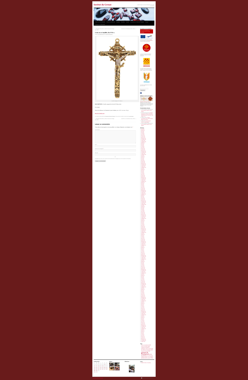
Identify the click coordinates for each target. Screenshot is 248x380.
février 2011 (143, 336)
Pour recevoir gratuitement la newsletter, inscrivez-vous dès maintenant (145, 31)
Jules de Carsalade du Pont (149, 355)
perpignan (151, 356)
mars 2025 (142, 147)
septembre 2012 (143, 314)
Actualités (123, 22)
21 (106, 367)
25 (100, 368)
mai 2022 (142, 184)
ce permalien (131, 116)
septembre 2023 (143, 167)
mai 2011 (142, 333)
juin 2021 (142, 196)
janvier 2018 (143, 240)
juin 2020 (142, 207)
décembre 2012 (143, 311)
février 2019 (143, 226)
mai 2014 (142, 291)
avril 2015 (142, 278)
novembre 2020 (143, 202)
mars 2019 (142, 225)
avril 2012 (142, 320)
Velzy (152, 358)
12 (102, 365)
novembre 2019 (143, 216)
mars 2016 (142, 265)
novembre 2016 (143, 256)
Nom (96, 144)
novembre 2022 (143, 178)
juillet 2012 (143, 317)
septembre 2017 (143, 245)
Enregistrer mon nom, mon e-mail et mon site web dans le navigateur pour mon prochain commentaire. (113, 158)
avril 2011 (142, 334)
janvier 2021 (143, 199)
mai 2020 (142, 209)
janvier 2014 (143, 296)
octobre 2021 (143, 192)
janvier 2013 (143, 310)
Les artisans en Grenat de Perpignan (137, 22)
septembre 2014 (143, 286)
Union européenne (149, 40)
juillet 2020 (143, 206)
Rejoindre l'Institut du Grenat (144, 101)
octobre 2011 (143, 327)
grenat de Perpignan (145, 353)
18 (100, 367)
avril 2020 (142, 210)
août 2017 (142, 246)
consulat (149, 348)
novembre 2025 (143, 139)
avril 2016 (142, 264)
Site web (96, 152)
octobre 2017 (143, 243)
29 (94, 370)
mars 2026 (142, 134)
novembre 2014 (143, 284)
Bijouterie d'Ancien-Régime (110, 116)
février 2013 (143, 308)
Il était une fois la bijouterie (100, 22)
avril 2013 (142, 306)
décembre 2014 (143, 283)
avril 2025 (142, 146)
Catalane (148, 346)
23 (96, 368)
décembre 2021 (143, 190)
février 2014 (143, 294)
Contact (146, 22)
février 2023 (143, 175)
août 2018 (142, 233)
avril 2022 (142, 185)
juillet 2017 (143, 247)
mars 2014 (142, 293)
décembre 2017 (143, 241)
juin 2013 (142, 304)
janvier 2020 (143, 213)
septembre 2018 (143, 232)
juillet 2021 (143, 195)
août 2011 (142, 329)
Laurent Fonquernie (109, 34)
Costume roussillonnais (110, 22)
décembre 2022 (143, 177)
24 (98, 368)
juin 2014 (142, 290)
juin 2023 (142, 170)
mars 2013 (142, 307)
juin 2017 (142, 248)
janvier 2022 (143, 189)
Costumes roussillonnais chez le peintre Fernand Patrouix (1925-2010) (147, 118)
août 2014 (142, 288)
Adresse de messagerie (99, 148)
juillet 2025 (143, 142)
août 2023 (142, 168)
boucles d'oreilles (148, 344)
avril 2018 (142, 236)
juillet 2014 (143, 289)
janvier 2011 (143, 337)
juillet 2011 (143, 330)
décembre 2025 (143, 138)
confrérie (146, 348)
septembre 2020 (143, 204)
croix (151, 350)
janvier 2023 (143, 176)
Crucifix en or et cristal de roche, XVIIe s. (128, 28)
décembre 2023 (143, 163)
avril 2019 (142, 224)
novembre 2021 (143, 191)
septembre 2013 (143, 300)
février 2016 (143, 267)
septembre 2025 (143, 141)
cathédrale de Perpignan (145, 347)
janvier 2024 (143, 162)
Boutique (118, 22)
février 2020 (143, 212)
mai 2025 (142, 145)
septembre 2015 (143, 272)
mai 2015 (142, 277)
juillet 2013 (143, 303)
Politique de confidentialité (100, 24)
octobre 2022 (143, 180)
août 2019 (142, 219)
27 (104, 368)
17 (98, 367)
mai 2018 (142, 235)
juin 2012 (142, 318)
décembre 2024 (143, 151)
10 (98, 365)
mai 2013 (142, 305)
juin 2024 (142, 157)
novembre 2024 (143, 152)
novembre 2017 (143, 242)
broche (142, 346)
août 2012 (142, 315)
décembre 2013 (143, 297)
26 (102, 368)
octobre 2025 (143, 140)
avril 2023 (142, 173)
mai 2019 (142, 223)
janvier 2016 (143, 268)
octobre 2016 (143, 257)
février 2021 (143, 198)
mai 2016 (142, 263)
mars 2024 (142, 160)
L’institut (127, 22)
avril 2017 (142, 250)
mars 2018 (142, 238)
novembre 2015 (143, 270)
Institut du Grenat (102, 4)
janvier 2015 (143, 282)
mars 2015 (142, 279)
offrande (148, 356)
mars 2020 (142, 211)
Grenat (149, 351)
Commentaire (97, 129)
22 (94, 368)
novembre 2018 (143, 229)
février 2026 (143, 135)
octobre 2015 (143, 271)
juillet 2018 (143, 234)
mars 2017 (142, 252)
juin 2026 (142, 131)
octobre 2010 (143, 341)
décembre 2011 (143, 325)
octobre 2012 (143, 313)
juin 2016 (142, 262)
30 (96, 370)
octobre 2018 (143, 231)
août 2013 (142, 301)
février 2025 (143, 148)
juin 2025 (142, 144)
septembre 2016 (143, 259)
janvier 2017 (143, 254)
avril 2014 (142, 292)
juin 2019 (142, 221)
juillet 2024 (143, 156)
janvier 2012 (143, 324)
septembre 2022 (143, 181)
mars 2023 (142, 174)
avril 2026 (142, 133)
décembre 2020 (143, 200)
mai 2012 (142, 319)
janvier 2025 (143, 149)
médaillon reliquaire (144, 356)
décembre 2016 (143, 255)
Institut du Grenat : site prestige (146, 362)
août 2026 (142, 128)
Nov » (97, 371)
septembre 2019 (143, 218)
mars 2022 (142, 187)
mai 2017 (142, 249)
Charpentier (143, 348)
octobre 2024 (143, 153)
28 (106, 368)
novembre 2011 (143, 326)
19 (102, 367)
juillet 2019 (143, 220)
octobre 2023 (143, 166)
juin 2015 (142, 276)
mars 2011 (142, 335)
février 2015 (143, 281)
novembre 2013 (143, 298)
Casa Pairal (145, 346)
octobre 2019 (143, 217)
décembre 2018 (143, 228)
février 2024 (143, 161)
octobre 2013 (143, 299)
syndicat (149, 358)
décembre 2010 (143, 339)
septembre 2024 (143, 154)
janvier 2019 (143, 227)
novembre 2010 (143, 340)
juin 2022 (142, 183)
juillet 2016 (143, 261)
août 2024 (142, 155)
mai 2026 (142, 132)
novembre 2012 (143, 312)
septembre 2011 (143, 328)
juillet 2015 (143, 275)
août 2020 (142, 205)
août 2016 (142, 260)
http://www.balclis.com (99, 113)
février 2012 (143, 322)
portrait (142, 358)
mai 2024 (142, 159)
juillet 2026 (143, 130)
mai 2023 (142, 171)
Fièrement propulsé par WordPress (147, 378)
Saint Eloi (145, 358)
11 (100, 365)
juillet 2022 (143, 182)
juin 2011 (142, 332)
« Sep (94, 371)
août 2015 (142, 274)
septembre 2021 (143, 193)
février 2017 (143, 253)
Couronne (148, 349)
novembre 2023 (143, 164)
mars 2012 (142, 321)
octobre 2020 (143, 203)
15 (94, 367)
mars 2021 (142, 197)
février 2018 (143, 239)
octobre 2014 (143, 285)
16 (96, 367)
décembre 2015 (143, 269)
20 (104, 367)
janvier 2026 (143, 137)
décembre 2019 (143, 214)
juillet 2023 (143, 169)
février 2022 (143, 188)
